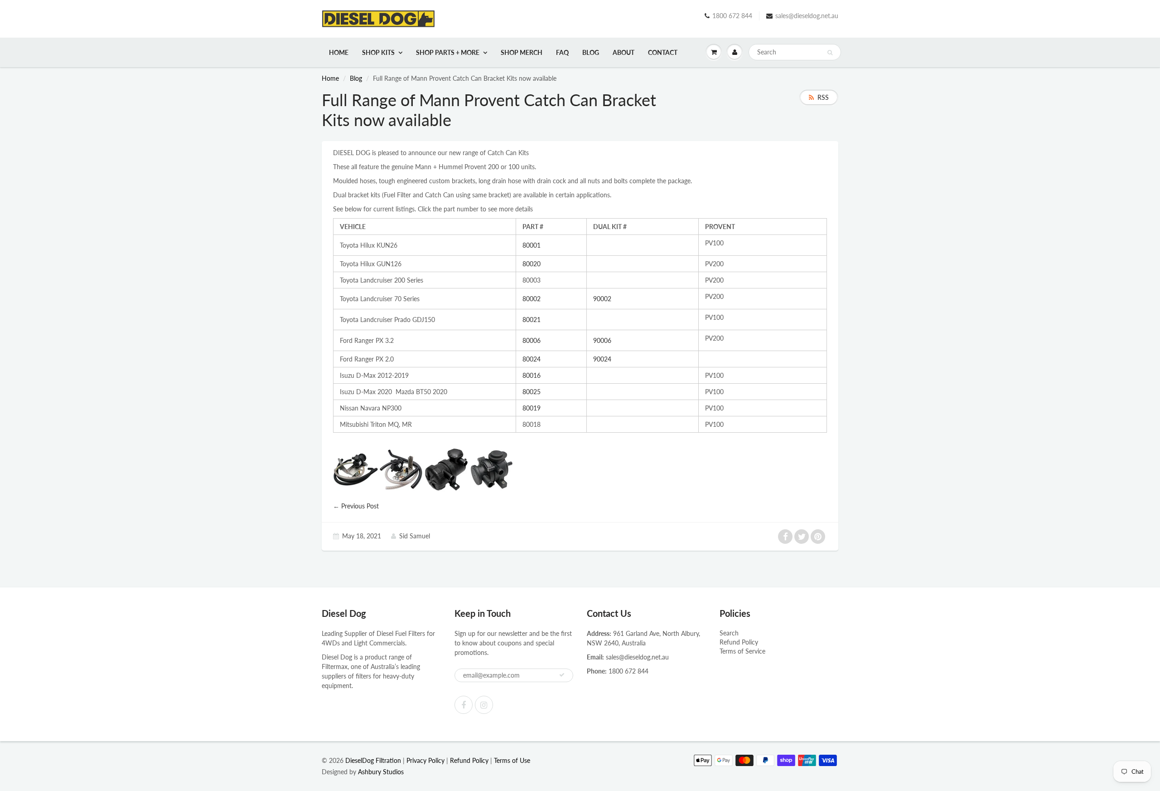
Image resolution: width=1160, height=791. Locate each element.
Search (729, 633)
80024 (531, 359)
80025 (531, 392)
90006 (602, 340)
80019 (531, 408)
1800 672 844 (732, 16)
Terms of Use (512, 760)
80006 (531, 340)
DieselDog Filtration (373, 760)
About (623, 52)
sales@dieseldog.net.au (806, 16)
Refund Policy (739, 642)
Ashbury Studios (381, 772)
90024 (602, 359)
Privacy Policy (425, 760)
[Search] (830, 52)
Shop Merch (521, 52)
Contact (662, 52)
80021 (531, 319)
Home (338, 52)
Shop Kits (378, 52)
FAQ (562, 52)
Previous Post (360, 506)
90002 (602, 299)
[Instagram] (484, 705)
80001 (531, 245)
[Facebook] (463, 705)
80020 (531, 264)
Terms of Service (742, 651)
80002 (531, 299)
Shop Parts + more (447, 52)
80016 (531, 375)
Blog (590, 52)
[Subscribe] (562, 675)
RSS (823, 97)
